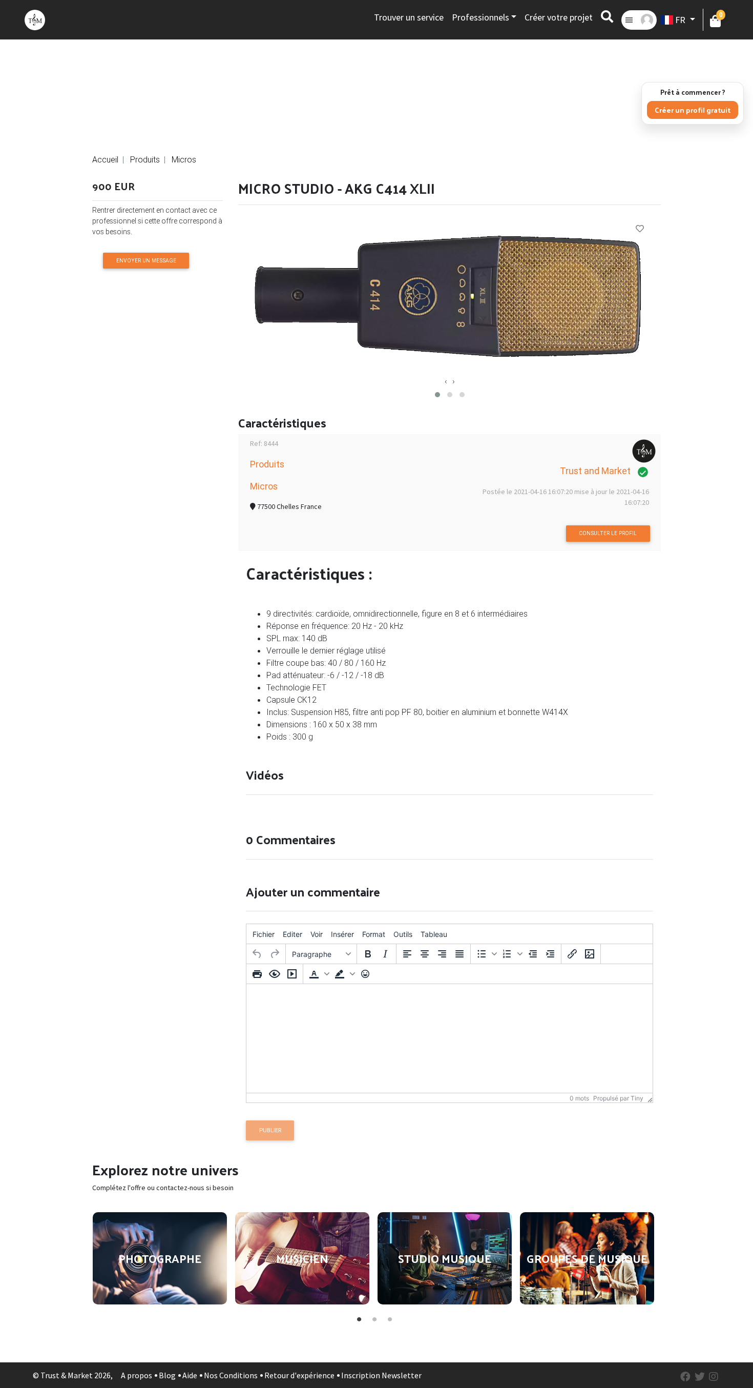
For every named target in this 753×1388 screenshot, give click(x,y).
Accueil (105, 159)
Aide (189, 1375)
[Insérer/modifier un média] (292, 974)
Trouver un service (409, 17)
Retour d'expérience (299, 1375)
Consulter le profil (608, 533)
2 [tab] (373, 1317)
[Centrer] (424, 954)
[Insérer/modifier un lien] (572, 954)
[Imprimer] (257, 974)
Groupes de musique (587, 1258)
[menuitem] (263, 934)
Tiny (637, 1098)
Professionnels (480, 17)
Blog (167, 1375)
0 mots (579, 1098)
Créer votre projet (559, 17)
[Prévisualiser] (274, 974)
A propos (136, 1375)
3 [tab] (389, 1317)
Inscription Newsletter (381, 1375)
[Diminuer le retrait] (532, 954)
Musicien (302, 1258)
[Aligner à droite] (442, 954)
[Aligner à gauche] (407, 954)
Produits (145, 159)
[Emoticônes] (365, 974)
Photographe (159, 1258)
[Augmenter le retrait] (550, 954)
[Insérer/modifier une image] (589, 954)
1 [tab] (358, 1317)
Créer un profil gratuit (692, 109)
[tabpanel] (160, 1258)
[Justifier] (459, 954)
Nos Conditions (231, 1375)
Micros (184, 159)
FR (680, 20)
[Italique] (385, 954)
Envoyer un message (146, 260)
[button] (437, 395)
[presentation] (446, 381)
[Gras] (367, 954)
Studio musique (444, 1258)
